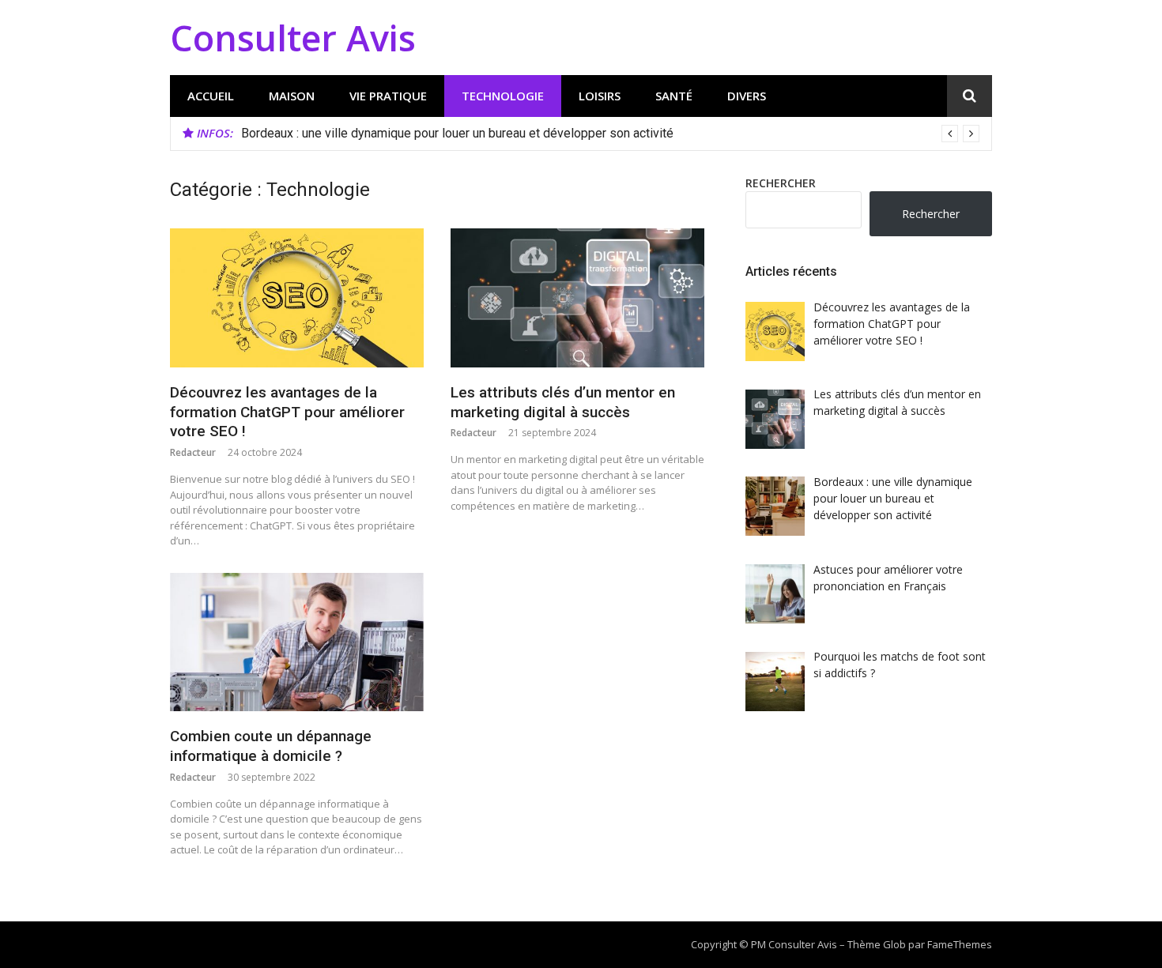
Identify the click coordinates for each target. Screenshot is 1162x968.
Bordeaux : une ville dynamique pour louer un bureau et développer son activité (457, 133)
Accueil (210, 96)
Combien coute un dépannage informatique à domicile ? (271, 746)
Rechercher (780, 182)
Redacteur (193, 452)
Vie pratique (388, 96)
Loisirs (600, 96)
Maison (292, 96)
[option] (610, 133)
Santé (673, 96)
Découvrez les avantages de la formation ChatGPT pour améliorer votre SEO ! (287, 411)
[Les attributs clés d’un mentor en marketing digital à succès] (577, 297)
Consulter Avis (293, 37)
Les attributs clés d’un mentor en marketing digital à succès (563, 402)
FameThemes (959, 944)
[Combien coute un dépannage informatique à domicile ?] (297, 642)
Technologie (503, 96)
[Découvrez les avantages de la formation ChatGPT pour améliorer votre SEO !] (297, 297)
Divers (746, 96)
